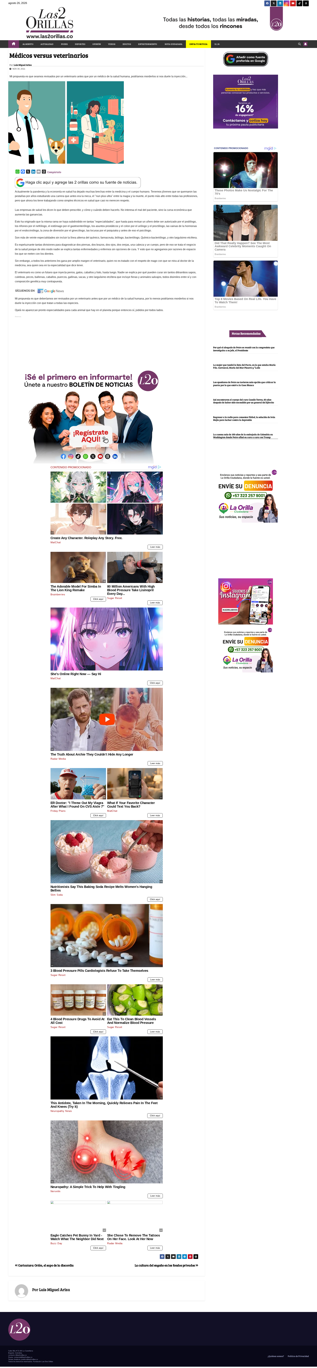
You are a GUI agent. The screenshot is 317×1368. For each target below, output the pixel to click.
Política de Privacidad (298, 1356)
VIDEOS (111, 44)
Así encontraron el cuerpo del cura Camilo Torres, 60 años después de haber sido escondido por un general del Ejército (243, 401)
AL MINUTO (28, 44)
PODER (64, 44)
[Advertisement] (106, 341)
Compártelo (54, 172)
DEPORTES (80, 44)
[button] (299, 44)
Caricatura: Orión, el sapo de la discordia (46, 1265)
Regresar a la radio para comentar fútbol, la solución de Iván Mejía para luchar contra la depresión (244, 418)
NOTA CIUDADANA (173, 44)
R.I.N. (217, 44)
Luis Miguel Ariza (23, 65)
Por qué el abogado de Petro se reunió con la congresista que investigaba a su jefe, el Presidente (244, 349)
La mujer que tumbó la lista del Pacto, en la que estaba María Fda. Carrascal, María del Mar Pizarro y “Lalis (244, 366)
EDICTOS (127, 44)
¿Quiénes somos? (275, 1356)
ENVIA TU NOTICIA (198, 44)
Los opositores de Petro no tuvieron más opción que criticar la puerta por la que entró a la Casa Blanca (244, 384)
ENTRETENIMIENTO (147, 44)
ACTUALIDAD (47, 44)
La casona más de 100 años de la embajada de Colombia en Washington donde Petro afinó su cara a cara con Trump (243, 436)
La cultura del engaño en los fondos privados (165, 1265)
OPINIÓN (96, 44)
